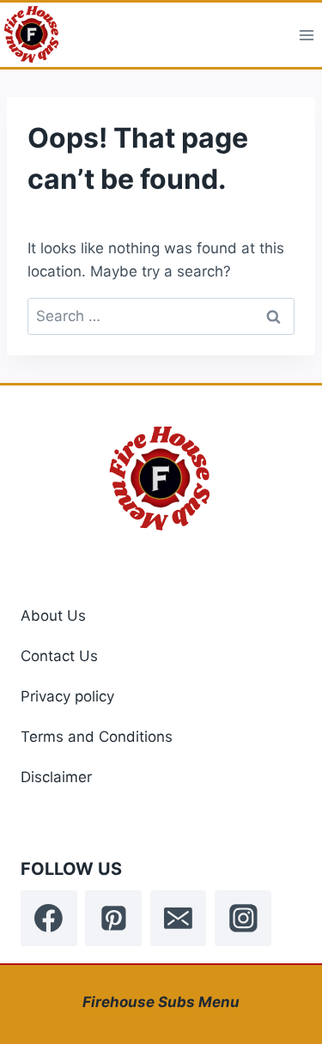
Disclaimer (56, 777)
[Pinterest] (113, 918)
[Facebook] (49, 918)
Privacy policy (67, 696)
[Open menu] (306, 34)
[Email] (178, 918)
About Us (53, 615)
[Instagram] (243, 918)
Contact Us (59, 656)
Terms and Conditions (97, 736)
